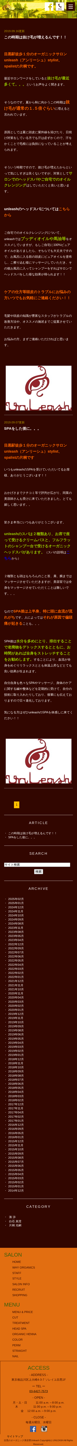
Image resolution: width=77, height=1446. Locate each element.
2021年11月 (15, 985)
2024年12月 (16, 907)
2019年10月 (16, 1022)
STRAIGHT (19, 1350)
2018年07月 (16, 1079)
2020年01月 (16, 1009)
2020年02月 (16, 1005)
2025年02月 (16, 899)
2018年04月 (16, 1091)
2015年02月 (16, 1182)
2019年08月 (16, 1030)
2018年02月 (16, 1100)
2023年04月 (16, 940)
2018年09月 (16, 1071)
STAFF (16, 1273)
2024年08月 (16, 923)
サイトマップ (15, 1436)
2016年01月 (16, 1137)
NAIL (15, 1356)
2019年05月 (16, 1038)
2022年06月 (16, 956)
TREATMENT (21, 1323)
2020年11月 (15, 993)
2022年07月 (16, 952)
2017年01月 (16, 1120)
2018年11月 (15, 1063)
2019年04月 (16, 1042)
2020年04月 (16, 997)
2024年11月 (15, 911)
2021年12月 (16, 981)
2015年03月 (16, 1178)
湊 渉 (12, 1217)
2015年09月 (16, 1153)
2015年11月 (15, 1145)
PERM (16, 1345)
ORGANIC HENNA (24, 1334)
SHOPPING (19, 1295)
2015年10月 (16, 1149)
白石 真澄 (15, 1221)
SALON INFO (21, 1284)
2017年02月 (16, 1116)
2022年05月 (16, 960)
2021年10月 (16, 989)
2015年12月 (16, 1141)
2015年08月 (16, 1157)
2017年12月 (16, 1104)
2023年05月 (16, 936)
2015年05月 (16, 1170)
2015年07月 (16, 1161)
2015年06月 (16, 1165)
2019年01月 (16, 1055)
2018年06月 (16, 1083)
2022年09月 (16, 948)
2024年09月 (16, 919)
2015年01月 (16, 1186)
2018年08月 (16, 1075)
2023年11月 (15, 927)
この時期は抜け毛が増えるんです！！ (35, 37)
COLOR (17, 1339)
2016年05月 (16, 1133)
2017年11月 (15, 1108)
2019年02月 (16, 1050)
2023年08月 (16, 931)
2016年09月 (16, 1128)
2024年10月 (16, 915)
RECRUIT (18, 1289)
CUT (15, 1317)
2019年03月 (16, 1046)
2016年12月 (16, 1124)
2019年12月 (16, 1014)
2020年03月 (16, 1001)
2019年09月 (16, 1026)
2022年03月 (16, 968)
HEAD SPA (19, 1328)
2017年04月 (16, 1112)
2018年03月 (16, 1096)
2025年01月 (16, 903)
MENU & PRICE (22, 1312)
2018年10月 (16, 1067)
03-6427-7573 (38, 1391)
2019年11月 (15, 1018)
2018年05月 (16, 1087)
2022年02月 (16, 972)
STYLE (16, 1278)
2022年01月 (16, 977)
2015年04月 (16, 1174)
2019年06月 (16, 1034)
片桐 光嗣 (15, 1225)
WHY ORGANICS (23, 1267)
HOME (16, 1261)
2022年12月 (16, 944)
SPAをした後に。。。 (22, 428)
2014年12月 (16, 1190)
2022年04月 (16, 964)
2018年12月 (16, 1059)
